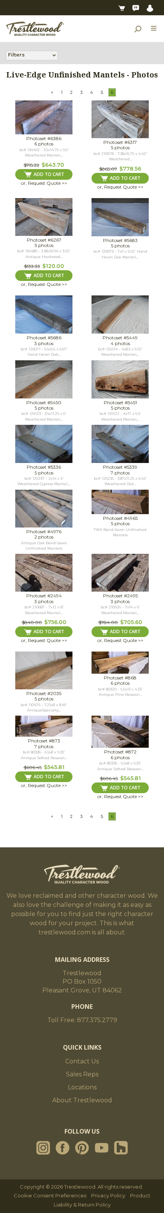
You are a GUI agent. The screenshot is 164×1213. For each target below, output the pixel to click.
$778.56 (130, 168)
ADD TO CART (49, 174)
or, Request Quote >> (44, 183)
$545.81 (54, 767)
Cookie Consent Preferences (50, 1195)
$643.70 (53, 164)
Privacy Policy (108, 1195)
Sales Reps (82, 1074)
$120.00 (53, 266)
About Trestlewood (82, 1100)
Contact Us (82, 1061)
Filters (16, 55)
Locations (82, 1087)
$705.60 (131, 622)
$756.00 (55, 622)
